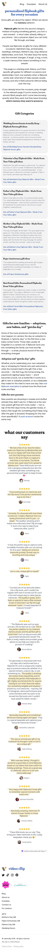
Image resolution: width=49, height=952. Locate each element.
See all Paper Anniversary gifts (15, 274)
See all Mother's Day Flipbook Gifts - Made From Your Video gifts (23, 248)
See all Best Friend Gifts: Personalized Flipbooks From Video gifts (23, 307)
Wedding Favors (8, 928)
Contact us (6, 904)
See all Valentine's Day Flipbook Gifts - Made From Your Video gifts (24, 180)
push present (27, 416)
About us (5, 897)
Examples (31, 4)
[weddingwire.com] (20, 885)
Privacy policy (18, 946)
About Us (43, 4)
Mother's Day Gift (9, 917)
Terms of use (7, 946)
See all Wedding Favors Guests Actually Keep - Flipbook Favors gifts (22, 147)
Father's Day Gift (8, 924)
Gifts (4, 914)
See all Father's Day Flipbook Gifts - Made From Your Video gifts (22, 213)
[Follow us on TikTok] (7, 875)
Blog (22, 4)
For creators (7, 908)
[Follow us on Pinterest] (16, 875)
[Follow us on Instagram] (12, 875)
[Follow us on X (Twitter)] (3, 875)
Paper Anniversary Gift (11, 921)
